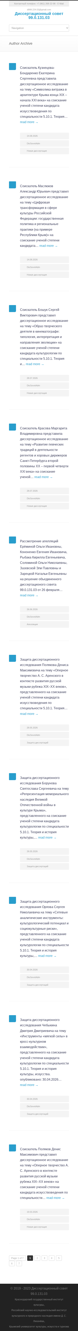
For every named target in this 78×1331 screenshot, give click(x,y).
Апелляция (32, 624)
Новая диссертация (37, 151)
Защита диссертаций (37, 742)
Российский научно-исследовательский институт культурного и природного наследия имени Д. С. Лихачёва (39, 1315)
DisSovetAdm (33, 143)
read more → (29, 122)
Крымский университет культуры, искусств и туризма (39, 1326)
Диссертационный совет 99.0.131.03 (39, 15)
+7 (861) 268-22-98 (46, 3)
